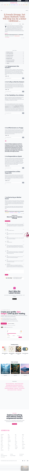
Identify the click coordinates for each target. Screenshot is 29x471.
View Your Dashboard (11, 323)
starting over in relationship (9, 388)
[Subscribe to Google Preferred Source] (9, 278)
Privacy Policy (21, 455)
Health (11, 4)
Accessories (2, 4)
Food (15, 438)
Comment (6, 274)
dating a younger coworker (19, 383)
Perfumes (9, 445)
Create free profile (4, 323)
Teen (1, 448)
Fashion (2, 438)
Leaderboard (8, 337)
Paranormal (23, 444)
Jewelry (23, 441)
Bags (15, 434)
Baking (21, 4)
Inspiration (14, 4)
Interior (16, 441)
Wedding (23, 448)
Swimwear (23, 447)
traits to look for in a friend (12, 389)
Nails (15, 444)
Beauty (19, 4)
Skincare (2, 447)
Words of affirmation (12, 212)
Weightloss (26, 4)
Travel (8, 448)
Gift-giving (19, 212)
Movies (24, 4)
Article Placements (21, 454)
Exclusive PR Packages (12, 455)
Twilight (16, 448)
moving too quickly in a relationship (11, 386)
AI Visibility (11, 454)
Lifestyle (17, 4)
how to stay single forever (10, 383)
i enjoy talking (19, 389)
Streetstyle (16, 447)
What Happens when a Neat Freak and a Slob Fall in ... (14, 385)
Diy (22, 437)
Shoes (23, 445)
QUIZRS (23, 213)
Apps (8, 434)
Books (9, 4)
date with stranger (20, 386)
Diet (15, 437)
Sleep (8, 447)
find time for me (21, 388)
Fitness (9, 438)
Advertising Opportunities (4, 455)
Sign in (14, 325)
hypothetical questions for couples (11, 146)
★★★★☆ (27, 10)
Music (8, 444)
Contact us (2, 454)
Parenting (2, 445)
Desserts (5, 4)
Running (16, 445)
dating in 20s (16, 388)
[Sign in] (28, 2)
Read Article (7, 375)
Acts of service (15, 212)
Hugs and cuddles (7, 212)
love (1, 10)
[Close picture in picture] (21, 466)
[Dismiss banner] (23, 277)
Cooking (7, 4)
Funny (23, 438)
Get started (20, 337)
